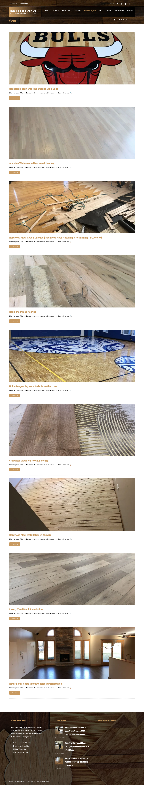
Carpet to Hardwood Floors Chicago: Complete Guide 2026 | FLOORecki (77, 746)
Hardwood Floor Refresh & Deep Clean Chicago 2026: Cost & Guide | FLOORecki (75, 731)
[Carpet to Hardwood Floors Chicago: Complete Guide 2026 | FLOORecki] (59, 745)
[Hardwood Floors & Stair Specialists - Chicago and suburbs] (23, 12)
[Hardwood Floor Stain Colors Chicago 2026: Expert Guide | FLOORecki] (59, 760)
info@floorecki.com (24, 746)
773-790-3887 (26, 743)
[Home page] (114, 20)
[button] (117, 4)
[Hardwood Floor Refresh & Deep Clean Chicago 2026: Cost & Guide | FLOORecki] (59, 730)
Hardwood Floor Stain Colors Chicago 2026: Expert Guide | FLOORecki (76, 762)
